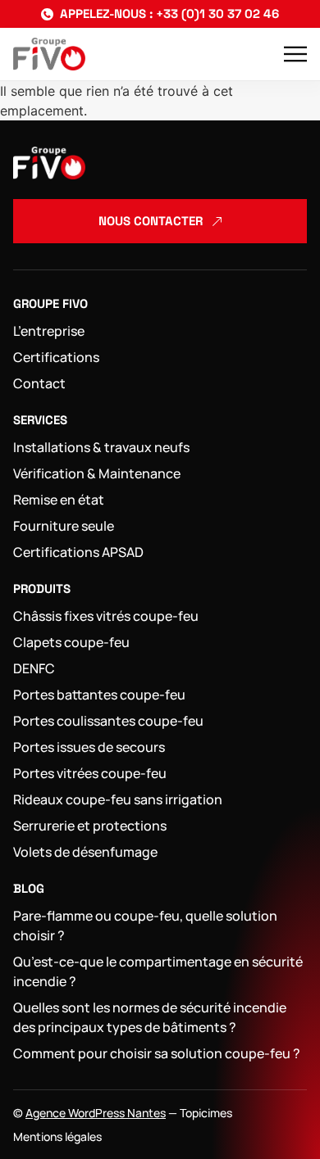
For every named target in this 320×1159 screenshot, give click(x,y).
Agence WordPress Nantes (95, 1113)
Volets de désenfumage (85, 852)
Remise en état (58, 500)
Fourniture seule (63, 526)
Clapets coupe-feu (71, 642)
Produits (42, 588)
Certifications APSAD (78, 552)
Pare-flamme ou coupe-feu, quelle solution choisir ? (145, 925)
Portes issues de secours (89, 747)
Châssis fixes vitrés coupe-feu (106, 616)
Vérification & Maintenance (97, 473)
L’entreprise (49, 331)
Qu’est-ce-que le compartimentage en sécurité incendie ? (158, 971)
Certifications (56, 357)
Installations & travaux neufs (101, 447)
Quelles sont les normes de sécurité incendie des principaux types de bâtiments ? (149, 1017)
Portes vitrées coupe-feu (90, 773)
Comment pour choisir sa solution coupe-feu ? (156, 1053)
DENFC (34, 668)
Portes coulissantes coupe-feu (108, 721)
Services (40, 420)
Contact (39, 383)
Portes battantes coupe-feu (99, 695)
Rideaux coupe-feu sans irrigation (117, 799)
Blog (28, 888)
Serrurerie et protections (90, 826)
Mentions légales (57, 1136)
